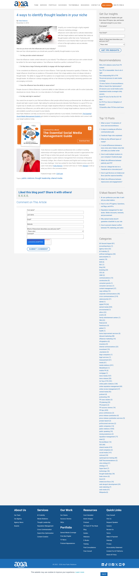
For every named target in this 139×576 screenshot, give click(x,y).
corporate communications (109, 294)
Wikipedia (103, 492)
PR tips (103, 410)
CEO (101, 272)
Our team (17, 515)
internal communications (108, 347)
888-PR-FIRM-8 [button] (119, 5)
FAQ (102, 320)
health (102, 331)
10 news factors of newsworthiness (111, 83)
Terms (108, 533)
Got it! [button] (104, 574)
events (102, 315)
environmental (105, 310)
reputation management (108, 437)
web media (104, 490)
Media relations (42, 519)
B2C (101, 265)
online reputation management (110, 386)
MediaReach (104, 368)
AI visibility (41, 515)
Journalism (104, 352)
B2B (101, 262)
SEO (102, 445)
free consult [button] (107, 5)
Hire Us (108, 519)
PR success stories (107, 407)
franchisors (104, 325)
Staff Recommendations (108, 460)
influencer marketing (107, 339)
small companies (106, 450)
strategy (103, 466)
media (102, 362)
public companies (106, 426)
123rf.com (59, 174)
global (102, 328)
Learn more (79, 572)
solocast (103, 455)
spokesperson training (108, 458)
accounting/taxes (106, 246)
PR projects (104, 405)
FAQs (62, 522)
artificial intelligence (107, 254)
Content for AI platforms (114, 551)
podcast (103, 394)
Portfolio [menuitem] (53, 5)
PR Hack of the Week (90, 526)
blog (102, 267)
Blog (84, 529)
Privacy (108, 544)
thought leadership (42, 178)
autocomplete (105, 257)
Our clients (64, 515)
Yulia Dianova (23, 21)
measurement (105, 360)
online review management (109, 389)
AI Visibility (104, 251)
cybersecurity (105, 299)
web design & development (109, 484)
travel (102, 479)
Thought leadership (43, 522)
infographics (104, 341)
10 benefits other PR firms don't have (111, 107)
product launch (105, 421)
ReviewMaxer (105, 442)
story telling (104, 463)
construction (104, 280)
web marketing (105, 487)
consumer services (106, 286)
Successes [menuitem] (62, 5)
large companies (105, 355)
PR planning (104, 402)
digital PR (104, 304)
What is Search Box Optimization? (110, 86)
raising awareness (106, 434)
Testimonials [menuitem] (74, 5)
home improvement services (109, 333)
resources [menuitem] (85, 5)
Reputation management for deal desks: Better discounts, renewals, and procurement (112, 212)
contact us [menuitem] (95, 5)
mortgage (103, 373)
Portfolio (66, 527)
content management (107, 288)
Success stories (65, 519)
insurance (103, 344)
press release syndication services (112, 418)
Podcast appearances (67, 543)
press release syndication (109, 415)
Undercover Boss (106, 482)
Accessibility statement (114, 547)
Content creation (42, 537)
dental (102, 302)
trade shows (104, 476)
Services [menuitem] (43, 5)
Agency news (18, 522)
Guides (85, 533)
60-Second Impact (107, 243)
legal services (105, 357)
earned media (105, 307)
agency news (105, 249)
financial (103, 323)
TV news (63, 540)
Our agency (18, 519)
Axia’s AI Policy (111, 555)
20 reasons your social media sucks (111, 89)
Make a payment (112, 537)
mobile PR (103, 370)
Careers (109, 526)
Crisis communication (44, 529)
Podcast (86, 522)
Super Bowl (104, 468)
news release (105, 378)
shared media (56, 178)
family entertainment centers (109, 317)
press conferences (106, 413)
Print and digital (65, 536)
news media (105, 376)
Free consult (110, 515)
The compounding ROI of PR (108, 75)
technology (104, 471)
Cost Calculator (88, 515)
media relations (106, 365)
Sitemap (109, 540)
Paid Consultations (89, 547)
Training (86, 544)
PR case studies (105, 400)
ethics (102, 312)
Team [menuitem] (36, 5)
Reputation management (45, 526)
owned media (105, 392)
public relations (28, 178)
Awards (16, 526)
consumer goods (106, 283)
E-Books (86, 540)
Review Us (110, 529)
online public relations (108, 384)
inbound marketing (106, 336)
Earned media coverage (68, 532)
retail (102, 439)
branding (103, 270)
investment (104, 349)
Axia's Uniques (88, 519)
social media (105, 452)
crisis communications (108, 296)
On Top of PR (105, 381)
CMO (102, 275)
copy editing (104, 291)
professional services (107, 423)
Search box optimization (45, 533)
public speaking (106, 431)
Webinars (86, 537)
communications (106, 278)
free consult (87, 551)
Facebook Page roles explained (111, 135)
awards (103, 259)
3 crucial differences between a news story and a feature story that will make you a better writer (112, 148)
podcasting (104, 397)
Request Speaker (112, 522)
